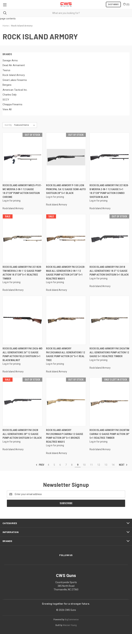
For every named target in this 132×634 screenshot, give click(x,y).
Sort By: (8, 125)
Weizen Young (70, 625)
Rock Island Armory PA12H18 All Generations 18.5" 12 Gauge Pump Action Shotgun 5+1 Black (109, 270)
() (127, 4)
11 (91, 464)
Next (122, 464)
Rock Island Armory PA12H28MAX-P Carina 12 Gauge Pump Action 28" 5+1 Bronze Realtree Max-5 (64, 436)
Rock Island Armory (14, 75)
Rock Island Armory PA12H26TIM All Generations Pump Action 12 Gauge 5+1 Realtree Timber (109, 352)
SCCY (6, 99)
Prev (41, 464)
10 (84, 464)
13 (105, 464)
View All (7, 109)
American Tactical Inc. (15, 89)
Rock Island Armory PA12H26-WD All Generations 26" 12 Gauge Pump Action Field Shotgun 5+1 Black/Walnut (22, 354)
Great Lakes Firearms (15, 80)
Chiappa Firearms (12, 104)
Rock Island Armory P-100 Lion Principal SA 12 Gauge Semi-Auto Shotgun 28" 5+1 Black (66, 189)
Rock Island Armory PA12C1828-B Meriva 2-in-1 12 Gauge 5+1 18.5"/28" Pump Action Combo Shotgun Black (109, 191)
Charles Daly (9, 94)
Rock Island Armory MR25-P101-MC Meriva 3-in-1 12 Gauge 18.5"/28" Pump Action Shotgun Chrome (22, 191)
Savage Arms (10, 60)
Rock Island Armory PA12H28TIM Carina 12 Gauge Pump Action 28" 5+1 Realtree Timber (109, 434)
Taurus (6, 70)
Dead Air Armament (14, 65)
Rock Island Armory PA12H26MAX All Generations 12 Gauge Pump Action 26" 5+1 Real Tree (65, 354)
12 (98, 464)
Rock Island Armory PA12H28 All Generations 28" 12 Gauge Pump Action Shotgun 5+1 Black (22, 434)
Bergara (7, 84)
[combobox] (66, 13)
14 (113, 464)
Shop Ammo (113, 4)
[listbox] (25, 125)
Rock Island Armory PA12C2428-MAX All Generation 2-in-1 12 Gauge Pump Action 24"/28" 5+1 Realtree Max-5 (65, 272)
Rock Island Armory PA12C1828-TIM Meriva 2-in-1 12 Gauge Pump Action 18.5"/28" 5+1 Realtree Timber (22, 272)
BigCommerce (72, 619)
